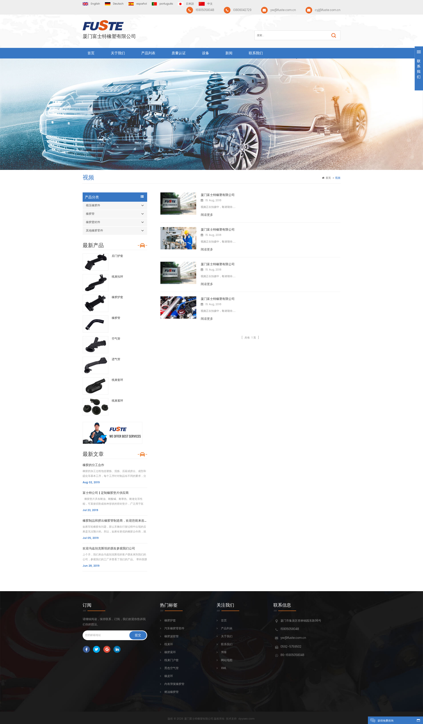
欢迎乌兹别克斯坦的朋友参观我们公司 (109, 548)
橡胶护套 (117, 297)
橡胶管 (90, 214)
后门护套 (117, 256)
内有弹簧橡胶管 (174, 684)
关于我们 (118, 53)
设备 (205, 53)
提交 (138, 635)
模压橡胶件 (93, 205)
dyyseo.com (246, 719)
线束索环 (117, 401)
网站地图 (226, 660)
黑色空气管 (171, 668)
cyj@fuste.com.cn (327, 10)
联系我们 (256, 53)
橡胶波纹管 (171, 636)
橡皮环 (168, 676)
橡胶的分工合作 (93, 465)
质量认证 (179, 53)
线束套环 (117, 380)
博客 (224, 652)
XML (223, 668)
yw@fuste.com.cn (283, 10)
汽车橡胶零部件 (174, 628)
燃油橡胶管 (171, 692)
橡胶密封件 (93, 222)
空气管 (116, 339)
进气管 (116, 359)
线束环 (168, 644)
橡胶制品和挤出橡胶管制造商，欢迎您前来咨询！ (115, 520)
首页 (91, 53)
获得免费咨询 (385, 721)
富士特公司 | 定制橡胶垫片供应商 (106, 492)
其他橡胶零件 (94, 230)
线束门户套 (171, 660)
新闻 (228, 53)
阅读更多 (207, 214)
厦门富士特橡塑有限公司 (109, 36)
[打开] (419, 68)
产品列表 (148, 53)
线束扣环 (117, 277)
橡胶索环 (170, 652)
